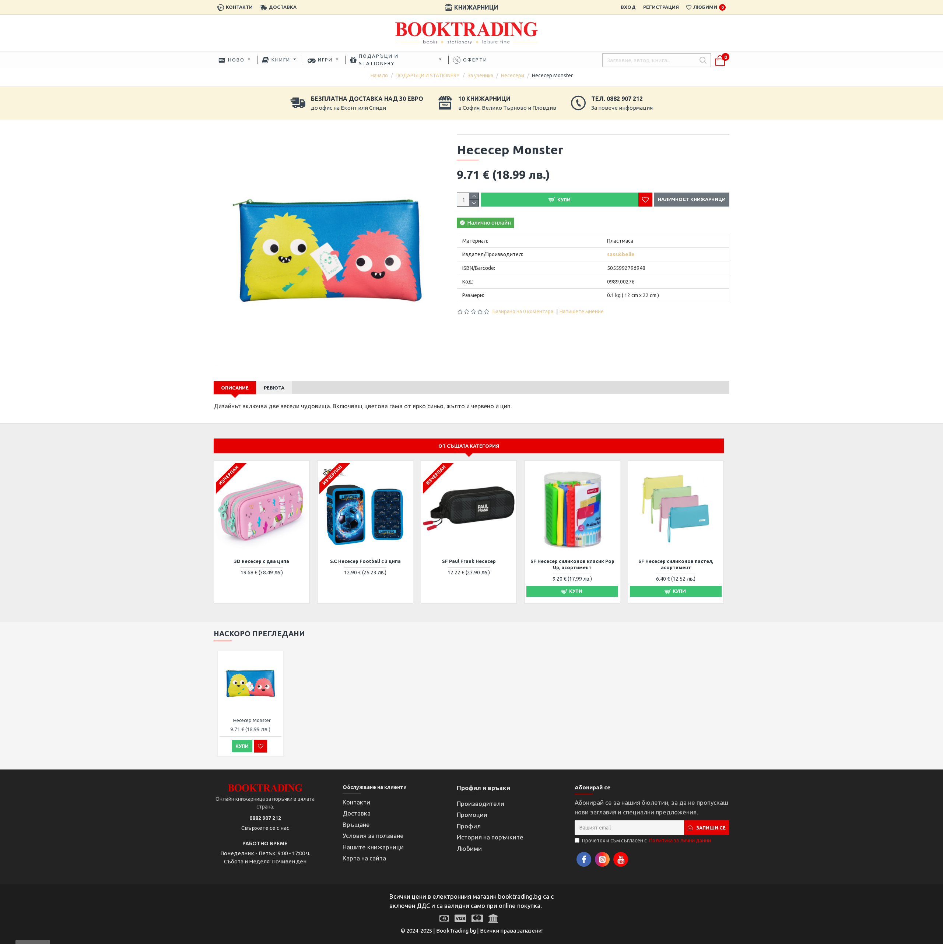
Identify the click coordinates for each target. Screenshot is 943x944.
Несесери (512, 75)
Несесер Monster (252, 720)
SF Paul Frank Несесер (469, 561)
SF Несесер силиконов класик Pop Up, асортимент (572, 564)
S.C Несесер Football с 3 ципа (365, 561)
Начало (379, 75)
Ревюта (274, 387)
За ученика (480, 75)
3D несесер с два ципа (261, 561)
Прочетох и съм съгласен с (646, 840)
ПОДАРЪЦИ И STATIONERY (428, 75)
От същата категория (468, 445)
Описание (235, 387)
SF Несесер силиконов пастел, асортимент (675, 564)
